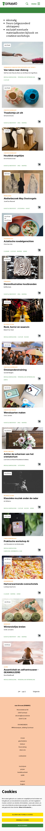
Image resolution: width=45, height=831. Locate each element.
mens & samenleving (10, 77)
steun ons (23, 750)
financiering (22, 747)
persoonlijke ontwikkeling (26, 77)
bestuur (22, 744)
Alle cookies (22, 825)
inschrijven (22, 766)
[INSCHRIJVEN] (39, 79)
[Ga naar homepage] (10, 3)
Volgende (36, 691)
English (22, 784)
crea (18, 123)
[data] (39, 250)
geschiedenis (22, 741)
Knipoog (24, 123)
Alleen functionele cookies (22, 814)
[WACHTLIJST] (39, 164)
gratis (6, 380)
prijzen (22, 769)
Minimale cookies (22, 820)
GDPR (22, 775)
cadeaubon (22, 756)
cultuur (6, 80)
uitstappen (20, 208)
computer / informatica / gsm (13, 551)
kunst (28, 208)
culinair (6, 251)
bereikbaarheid (23, 772)
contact (22, 781)
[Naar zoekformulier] (27, 4)
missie (22, 738)
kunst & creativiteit (10, 123)
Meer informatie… (26, 807)
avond (25, 251)
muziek (26, 337)
